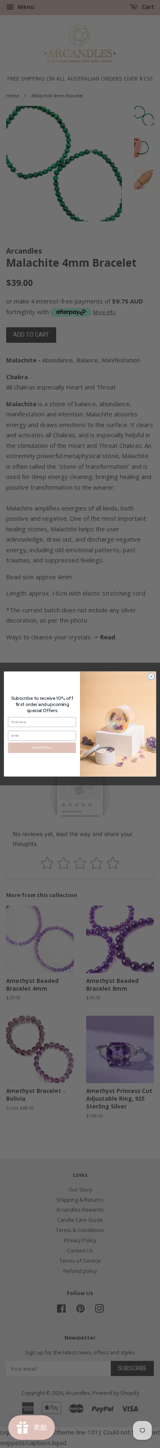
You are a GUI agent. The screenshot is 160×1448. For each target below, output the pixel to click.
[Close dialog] (151, 676)
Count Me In (42, 748)
